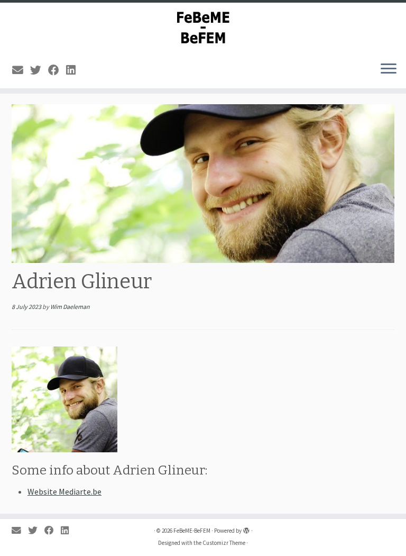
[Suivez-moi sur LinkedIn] (74, 70)
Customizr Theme (223, 542)
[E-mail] (21, 70)
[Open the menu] (388, 69)
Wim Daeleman (70, 307)
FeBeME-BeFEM (191, 530)
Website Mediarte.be (64, 491)
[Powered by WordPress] (246, 528)
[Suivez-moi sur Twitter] (39, 70)
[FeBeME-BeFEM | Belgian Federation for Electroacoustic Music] (203, 28)
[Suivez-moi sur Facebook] (57, 70)
